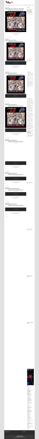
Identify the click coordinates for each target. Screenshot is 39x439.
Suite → (5, 99)
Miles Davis (29, 414)
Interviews (28, 408)
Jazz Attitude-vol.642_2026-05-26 (30, 120)
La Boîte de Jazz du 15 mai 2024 (30, 100)
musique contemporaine (29, 418)
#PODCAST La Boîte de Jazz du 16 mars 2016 (11, 173)
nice (28, 419)
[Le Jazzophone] (8, 2)
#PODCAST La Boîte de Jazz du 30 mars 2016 (11, 104)
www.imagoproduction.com (22, 437)
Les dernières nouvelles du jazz (29, 132)
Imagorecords (29, 407)
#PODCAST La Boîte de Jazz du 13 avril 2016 (11, 40)
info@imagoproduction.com (16, 437)
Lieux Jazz (29, 412)
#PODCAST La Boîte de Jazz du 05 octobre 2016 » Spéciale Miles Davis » (14, 8)
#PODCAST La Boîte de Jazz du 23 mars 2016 (11, 140)
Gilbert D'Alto (8, 101)
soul (28, 425)
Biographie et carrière (29, 391)
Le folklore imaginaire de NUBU (29, 125)
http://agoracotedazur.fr (16, 66)
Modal (28, 415)
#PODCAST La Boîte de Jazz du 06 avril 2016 (11, 73)
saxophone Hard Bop (30, 424)
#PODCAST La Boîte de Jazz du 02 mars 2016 (11, 204)
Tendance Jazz (30, 128)
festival (28, 401)
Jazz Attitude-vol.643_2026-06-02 (30, 119)
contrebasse (29, 399)
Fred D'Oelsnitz (29, 403)
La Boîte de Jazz (30, 98)
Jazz (28, 409)
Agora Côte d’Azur (19, 65)
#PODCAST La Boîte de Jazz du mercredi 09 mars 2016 (12, 188)
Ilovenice (28, 406)
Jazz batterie (29, 410)
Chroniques (29, 395)
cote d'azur (29, 400)
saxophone (29, 422)
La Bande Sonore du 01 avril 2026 (30, 114)
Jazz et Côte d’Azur (29, 411)
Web (25, 437)
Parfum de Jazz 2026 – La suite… (30, 86)
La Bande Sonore (30, 110)
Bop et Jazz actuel (29, 394)
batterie (28, 389)
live (28, 413)
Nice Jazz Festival (30, 420)
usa (28, 427)
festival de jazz (29, 402)
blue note (29, 392)
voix (28, 428)
